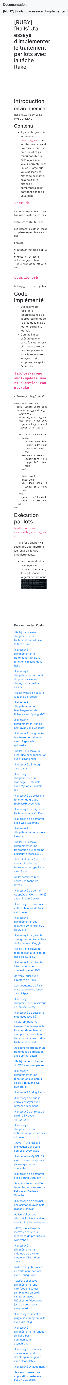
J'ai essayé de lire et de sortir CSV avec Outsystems (29, 1115)
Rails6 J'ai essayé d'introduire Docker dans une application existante (29, 1218)
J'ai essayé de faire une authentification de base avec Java (29, 908)
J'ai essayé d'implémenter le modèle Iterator (29, 832)
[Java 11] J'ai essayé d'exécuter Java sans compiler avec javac (27, 1146)
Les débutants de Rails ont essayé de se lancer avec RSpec (29, 989)
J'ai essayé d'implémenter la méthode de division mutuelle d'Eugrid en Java (27, 1253)
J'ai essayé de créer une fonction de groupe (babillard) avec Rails (29, 799)
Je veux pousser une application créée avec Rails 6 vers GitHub (28, 1376)
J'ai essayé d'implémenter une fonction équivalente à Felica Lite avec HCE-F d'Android (28, 1078)
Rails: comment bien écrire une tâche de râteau (26, 881)
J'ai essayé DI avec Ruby (29, 1366)
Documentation (15, 5)
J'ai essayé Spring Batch (29, 1092)
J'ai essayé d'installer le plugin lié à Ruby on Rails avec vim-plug (29, 1318)
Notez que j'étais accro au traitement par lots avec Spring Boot (28, 1271)
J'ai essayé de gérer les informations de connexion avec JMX (29, 966)
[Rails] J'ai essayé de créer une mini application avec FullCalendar (30, 754)
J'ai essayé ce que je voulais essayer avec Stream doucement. (27, 1102)
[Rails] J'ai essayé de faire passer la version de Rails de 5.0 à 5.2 (30, 952)
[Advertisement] (30, 85)
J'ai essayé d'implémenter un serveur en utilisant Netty (30, 1003)
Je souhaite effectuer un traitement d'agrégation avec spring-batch (29, 1051)
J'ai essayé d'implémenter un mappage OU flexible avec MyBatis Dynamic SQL (28, 782)
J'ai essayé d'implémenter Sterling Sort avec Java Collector (29, 723)
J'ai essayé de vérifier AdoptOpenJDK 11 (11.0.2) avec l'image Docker (30, 894)
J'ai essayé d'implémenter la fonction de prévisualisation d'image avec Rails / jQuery (30, 679)
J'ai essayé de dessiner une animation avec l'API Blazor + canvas (29, 1204)
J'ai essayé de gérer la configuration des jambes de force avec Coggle (30, 939)
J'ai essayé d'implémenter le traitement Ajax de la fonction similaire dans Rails (28, 657)
